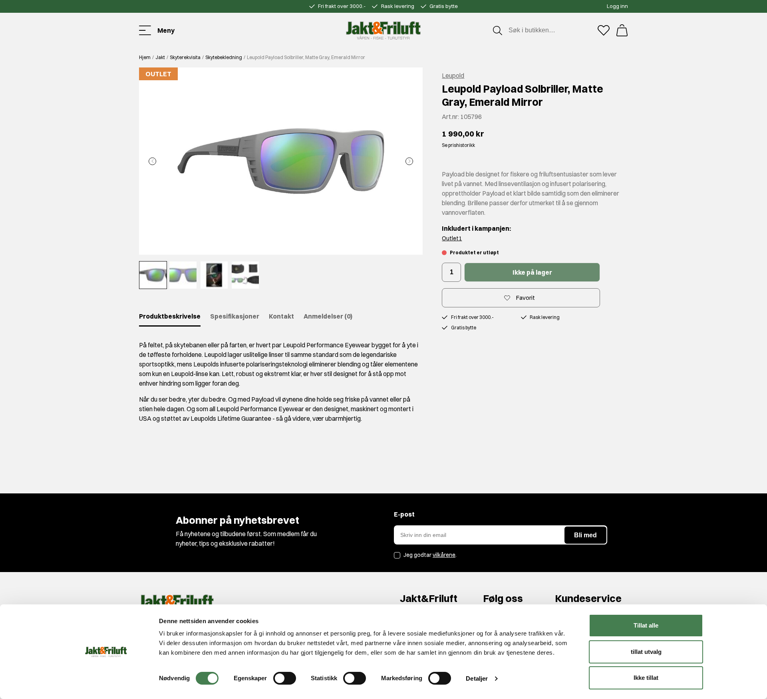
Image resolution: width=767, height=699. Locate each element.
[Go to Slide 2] (183, 275)
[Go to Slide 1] (153, 275)
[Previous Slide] (152, 161)
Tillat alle (646, 625)
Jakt (160, 57)
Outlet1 (452, 238)
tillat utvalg (646, 651)
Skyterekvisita (185, 57)
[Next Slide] (409, 161)
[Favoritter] (604, 30)
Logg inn (617, 6)
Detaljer (477, 678)
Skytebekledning (223, 57)
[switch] (284, 678)
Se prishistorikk (458, 145)
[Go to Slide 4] (245, 275)
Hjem (145, 57)
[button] (281, 161)
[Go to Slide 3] (214, 275)
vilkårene (444, 554)
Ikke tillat (646, 677)
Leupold (453, 75)
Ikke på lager (532, 272)
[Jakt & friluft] (383, 30)
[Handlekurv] (622, 30)
